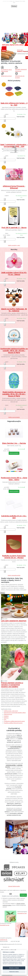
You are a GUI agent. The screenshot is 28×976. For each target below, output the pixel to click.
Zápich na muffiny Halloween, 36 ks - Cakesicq (14, 310)
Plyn (5, 719)
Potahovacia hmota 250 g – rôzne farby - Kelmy (14, 479)
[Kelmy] (20, 873)
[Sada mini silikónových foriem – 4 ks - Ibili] (14, 91)
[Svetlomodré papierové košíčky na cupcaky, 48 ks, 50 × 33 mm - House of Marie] (14, 337)
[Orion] (6, 873)
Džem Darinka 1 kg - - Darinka (14, 443)
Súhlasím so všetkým (14, 968)
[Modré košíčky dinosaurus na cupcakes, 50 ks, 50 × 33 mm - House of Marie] (14, 380)
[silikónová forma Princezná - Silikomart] (14, 174)
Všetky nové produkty (14, 417)
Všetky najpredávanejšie (14, 575)
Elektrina (6, 717)
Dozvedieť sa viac (22, 913)
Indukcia (6, 716)
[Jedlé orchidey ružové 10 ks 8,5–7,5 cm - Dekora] (14, 260)
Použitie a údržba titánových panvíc (13, 723)
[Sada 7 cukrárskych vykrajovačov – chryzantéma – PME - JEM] (14, 133)
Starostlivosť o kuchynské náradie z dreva (15, 712)
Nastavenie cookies (14, 971)
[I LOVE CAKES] (18, 867)
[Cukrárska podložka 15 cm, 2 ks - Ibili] (14, 504)
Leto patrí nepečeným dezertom (13, 621)
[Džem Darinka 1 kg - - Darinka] (14, 431)
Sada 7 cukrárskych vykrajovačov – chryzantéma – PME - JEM (14, 145)
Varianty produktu (14, 453)
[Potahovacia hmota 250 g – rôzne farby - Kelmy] (14, 466)
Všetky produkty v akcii (14, 245)
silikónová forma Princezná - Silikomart (14, 187)
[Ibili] (6, 867)
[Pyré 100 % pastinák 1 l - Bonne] (14, 216)
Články (2, 593)
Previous (14, 6)
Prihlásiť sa (23, 895)
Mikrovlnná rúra (8, 714)
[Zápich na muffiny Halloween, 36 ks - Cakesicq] (14, 297)
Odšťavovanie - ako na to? (11, 711)
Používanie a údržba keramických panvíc (14, 721)
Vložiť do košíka (21, 116)
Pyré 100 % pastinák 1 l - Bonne (14, 228)
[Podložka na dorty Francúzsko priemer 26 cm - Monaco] (14, 544)
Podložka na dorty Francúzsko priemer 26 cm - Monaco (14, 557)
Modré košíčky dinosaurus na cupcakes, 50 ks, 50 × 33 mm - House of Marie (14, 394)
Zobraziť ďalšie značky (14, 886)
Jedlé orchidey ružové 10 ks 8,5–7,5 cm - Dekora (14, 273)
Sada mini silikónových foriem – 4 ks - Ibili (14, 104)
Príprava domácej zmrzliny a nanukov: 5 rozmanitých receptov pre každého (12, 685)
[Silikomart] (14, 879)
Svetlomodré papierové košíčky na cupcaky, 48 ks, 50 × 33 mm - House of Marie (14, 351)
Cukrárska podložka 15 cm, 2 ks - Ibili (14, 517)
